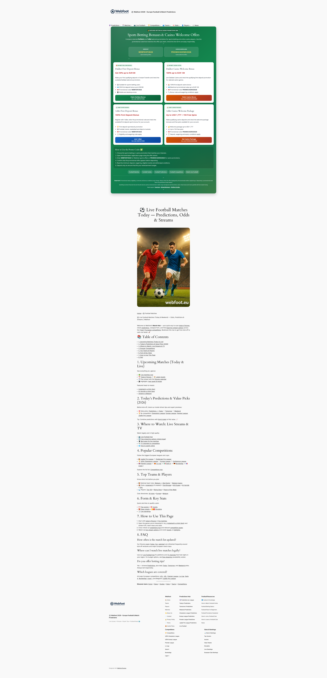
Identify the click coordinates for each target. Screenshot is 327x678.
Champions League (158, 413)
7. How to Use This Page (146, 355)
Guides (162, 584)
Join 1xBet (138, 140)
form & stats (162, 419)
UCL (161, 576)
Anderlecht (149, 485)
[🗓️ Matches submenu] (131, 25)
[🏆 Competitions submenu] (160, 25)
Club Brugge (167, 485)
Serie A (168, 463)
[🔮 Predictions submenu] (119, 25)
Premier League (182, 413)
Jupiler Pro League (144, 415)
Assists (155, 507)
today (152, 544)
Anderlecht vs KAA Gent (146, 389)
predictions (145, 328)
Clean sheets (145, 509)
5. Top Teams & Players (146, 351)
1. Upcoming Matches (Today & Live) (150, 342)
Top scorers (145, 507)
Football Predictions (161, 172)
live (156, 544)
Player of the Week (170, 490)
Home (139, 313)
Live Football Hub (147, 437)
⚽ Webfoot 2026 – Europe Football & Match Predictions (153, 12)
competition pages (176, 528)
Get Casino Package (189, 140)
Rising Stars (158, 490)
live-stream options (152, 530)
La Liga (158, 463)
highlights (177, 530)
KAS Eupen (176, 485)
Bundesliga (179, 463)
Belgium (165, 493)
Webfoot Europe (121, 668)
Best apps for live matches (150, 441)
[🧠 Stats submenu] (179, 25)
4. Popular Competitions (146, 348)
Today (165, 565)
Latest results (160, 377)
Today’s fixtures (146, 377)
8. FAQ (140, 357)
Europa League (171, 413)
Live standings (146, 511)
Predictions (151, 565)
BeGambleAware (165, 187)
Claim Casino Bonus (189, 98)
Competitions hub (156, 470)
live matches (162, 521)
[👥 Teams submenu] (170, 25)
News (156, 584)
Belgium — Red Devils (162, 483)
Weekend (177, 411)
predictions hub (155, 528)
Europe (158, 493)
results (169, 530)
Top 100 (149, 490)
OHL (141, 487)
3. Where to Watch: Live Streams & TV (151, 346)
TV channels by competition (150, 443)
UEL (165, 576)
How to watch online (148, 446)
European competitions (153, 330)
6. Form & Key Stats (145, 353)
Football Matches (134, 172)
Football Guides (147, 172)
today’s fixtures (184, 325)
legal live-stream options (174, 328)
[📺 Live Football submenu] (145, 25)
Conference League (179, 461)
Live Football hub (149, 555)
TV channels (171, 555)
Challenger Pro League (163, 459)
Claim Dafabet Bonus (138, 98)
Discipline (158, 509)
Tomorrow (168, 411)
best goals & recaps (155, 381)
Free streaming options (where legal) (153, 439)
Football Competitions (176, 172)
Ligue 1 (140, 466)
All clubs (152, 493)
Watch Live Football (192, 172)
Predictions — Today (156, 411)
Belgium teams (177, 483)
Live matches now (147, 375)
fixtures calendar (160, 379)
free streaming (167, 557)
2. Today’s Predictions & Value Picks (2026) (153, 344)
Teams (174, 584)
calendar (161, 544)
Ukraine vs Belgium (145, 393)
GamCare (157, 187)
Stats (168, 584)
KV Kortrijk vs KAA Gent (146, 391)
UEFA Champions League (149, 461)
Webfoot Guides (175, 187)
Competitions (182, 584)
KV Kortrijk (185, 485)
